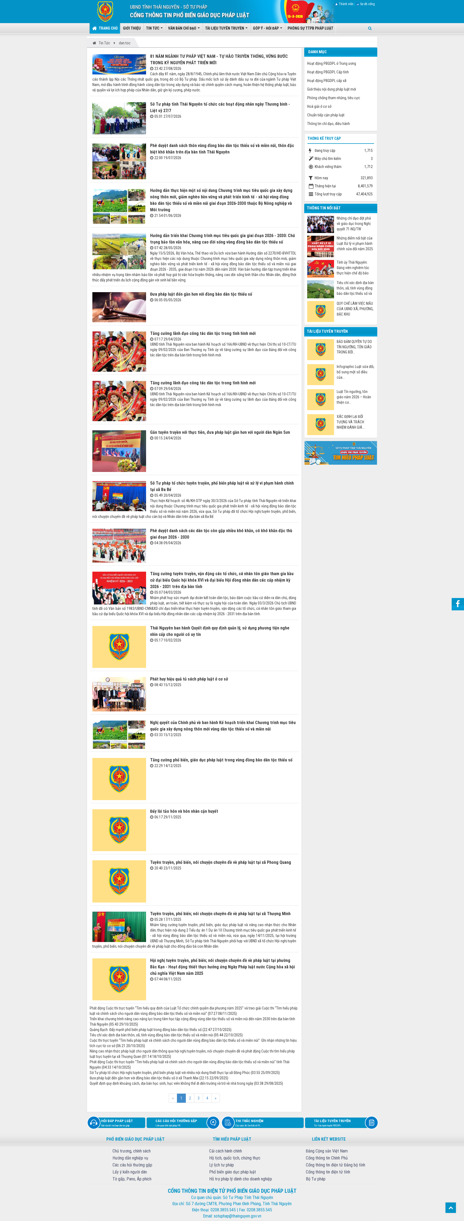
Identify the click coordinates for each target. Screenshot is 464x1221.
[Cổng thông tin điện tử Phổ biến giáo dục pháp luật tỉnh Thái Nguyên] (101, 11)
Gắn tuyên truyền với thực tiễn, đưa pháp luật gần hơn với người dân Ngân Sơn (220, 432)
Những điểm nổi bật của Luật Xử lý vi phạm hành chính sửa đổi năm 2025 (355, 243)
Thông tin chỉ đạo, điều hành (328, 123)
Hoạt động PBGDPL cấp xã (326, 80)
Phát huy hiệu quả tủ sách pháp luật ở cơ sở (189, 679)
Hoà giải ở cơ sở (319, 106)
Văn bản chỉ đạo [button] (182, 28)
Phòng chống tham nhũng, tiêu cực (333, 98)
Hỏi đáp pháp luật (117, 1123)
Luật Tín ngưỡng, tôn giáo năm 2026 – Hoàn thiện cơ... (354, 396)
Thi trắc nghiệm (249, 1123)
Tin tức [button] (153, 28)
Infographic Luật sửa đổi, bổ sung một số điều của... (355, 371)
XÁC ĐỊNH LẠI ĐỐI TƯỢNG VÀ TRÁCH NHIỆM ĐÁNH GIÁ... (351, 421)
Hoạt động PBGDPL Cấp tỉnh (328, 72)
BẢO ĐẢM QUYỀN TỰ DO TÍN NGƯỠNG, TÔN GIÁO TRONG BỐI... (354, 347)
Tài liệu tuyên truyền (332, 1123)
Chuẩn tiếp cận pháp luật (326, 115)
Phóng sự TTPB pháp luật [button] (310, 28)
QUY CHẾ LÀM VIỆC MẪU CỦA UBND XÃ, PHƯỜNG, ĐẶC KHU (355, 308)
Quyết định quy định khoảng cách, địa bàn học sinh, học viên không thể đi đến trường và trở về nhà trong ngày (171, 1083)
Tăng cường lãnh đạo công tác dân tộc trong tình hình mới (203, 333)
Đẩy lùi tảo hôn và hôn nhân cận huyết (184, 811)
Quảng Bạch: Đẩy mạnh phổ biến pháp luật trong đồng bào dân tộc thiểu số (146, 1029)
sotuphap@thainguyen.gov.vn (237, 1216)
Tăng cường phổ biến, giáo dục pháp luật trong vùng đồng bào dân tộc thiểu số (221, 759)
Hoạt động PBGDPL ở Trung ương (331, 63)
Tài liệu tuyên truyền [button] (225, 28)
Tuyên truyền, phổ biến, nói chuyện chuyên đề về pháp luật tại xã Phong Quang (220, 862)
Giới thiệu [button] (132, 28)
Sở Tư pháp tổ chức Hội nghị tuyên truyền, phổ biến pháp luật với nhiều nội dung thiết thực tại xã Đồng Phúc (170, 1072)
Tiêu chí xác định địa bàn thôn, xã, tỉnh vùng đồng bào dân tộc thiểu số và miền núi (151, 1035)
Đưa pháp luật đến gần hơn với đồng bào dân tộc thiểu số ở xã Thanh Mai (144, 1078)
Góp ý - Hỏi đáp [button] (266, 28)
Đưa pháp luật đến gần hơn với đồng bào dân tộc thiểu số (201, 294)
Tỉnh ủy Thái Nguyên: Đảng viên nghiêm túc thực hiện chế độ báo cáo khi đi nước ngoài (353, 267)
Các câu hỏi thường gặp (176, 1123)
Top (450, 1207)
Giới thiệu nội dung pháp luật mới (331, 89)
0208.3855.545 (223, 1209)
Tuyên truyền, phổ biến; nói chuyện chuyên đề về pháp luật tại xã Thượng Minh (220, 913)
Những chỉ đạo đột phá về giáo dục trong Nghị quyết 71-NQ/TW (354, 223)
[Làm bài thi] (341, 452)
